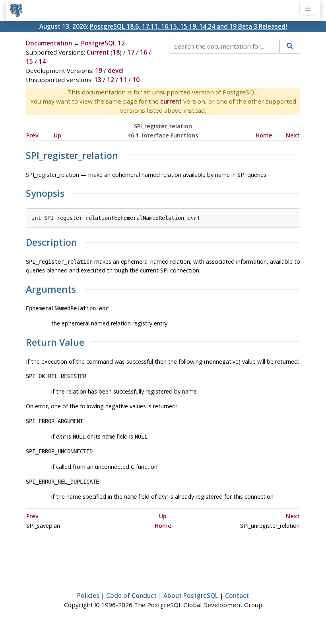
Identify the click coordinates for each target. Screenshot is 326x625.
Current (98, 52)
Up (57, 135)
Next (293, 135)
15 (29, 61)
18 (116, 52)
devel (116, 70)
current (171, 101)
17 (130, 52)
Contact (237, 596)
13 (97, 80)
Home (264, 135)
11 (123, 80)
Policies (88, 596)
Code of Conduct (131, 596)
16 (143, 52)
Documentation (49, 43)
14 (42, 61)
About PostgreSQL (190, 596)
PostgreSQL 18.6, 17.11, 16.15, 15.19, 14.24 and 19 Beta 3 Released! (188, 26)
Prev (32, 135)
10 (136, 80)
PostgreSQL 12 (103, 43)
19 (98, 70)
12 (110, 80)
